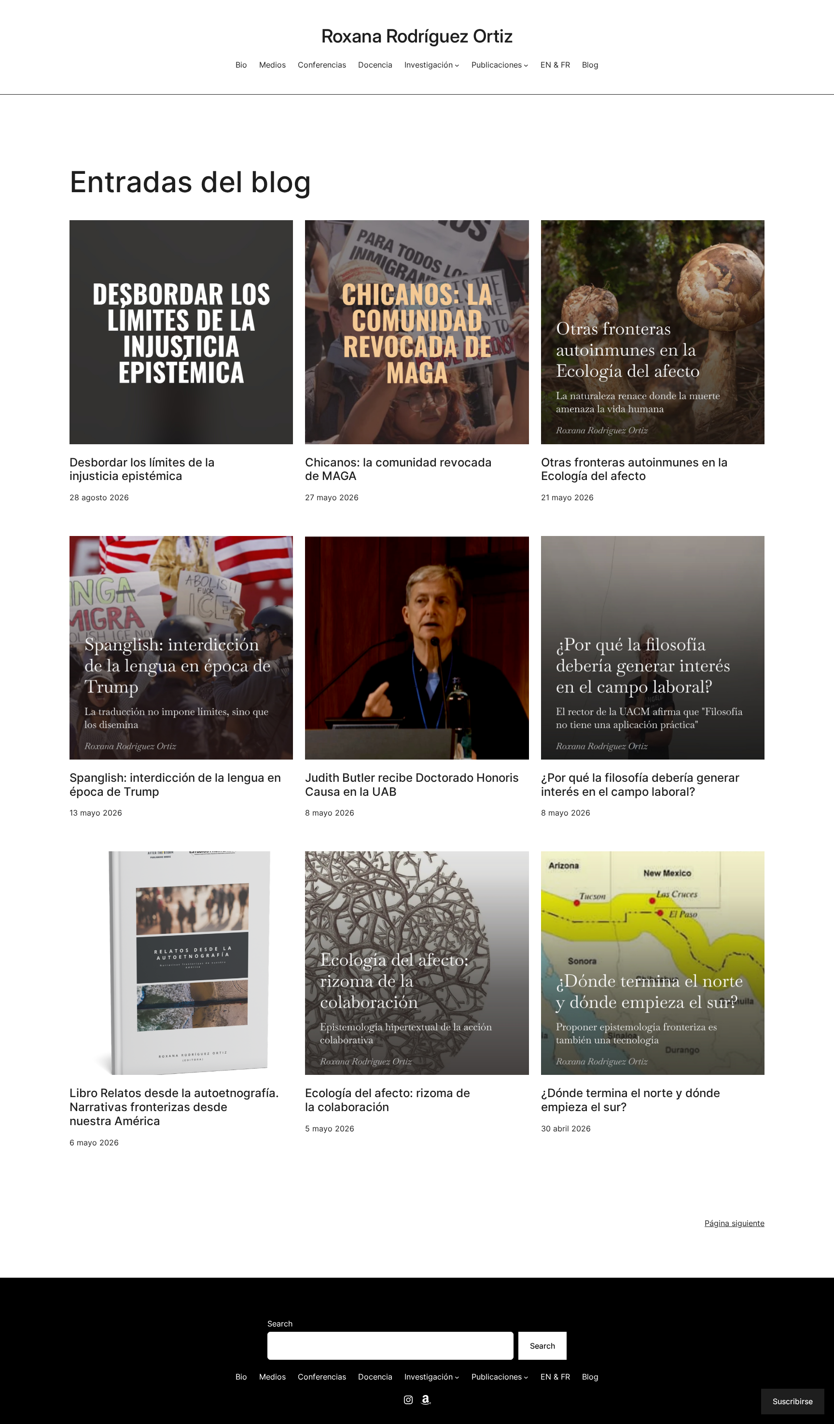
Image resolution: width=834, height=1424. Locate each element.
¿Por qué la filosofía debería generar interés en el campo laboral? (640, 785)
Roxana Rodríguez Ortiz (417, 36)
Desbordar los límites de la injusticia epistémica (142, 469)
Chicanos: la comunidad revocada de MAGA (398, 469)
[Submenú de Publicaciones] (526, 65)
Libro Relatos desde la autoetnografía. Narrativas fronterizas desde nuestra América (174, 1107)
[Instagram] (408, 1400)
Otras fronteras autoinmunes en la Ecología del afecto (634, 469)
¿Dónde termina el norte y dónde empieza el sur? (630, 1100)
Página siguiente (734, 1223)
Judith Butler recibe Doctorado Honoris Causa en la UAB (412, 785)
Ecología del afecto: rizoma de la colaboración (387, 1100)
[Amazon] (425, 1400)
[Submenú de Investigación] (457, 65)
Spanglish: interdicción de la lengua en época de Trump (175, 785)
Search (279, 1323)
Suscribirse (793, 1401)
